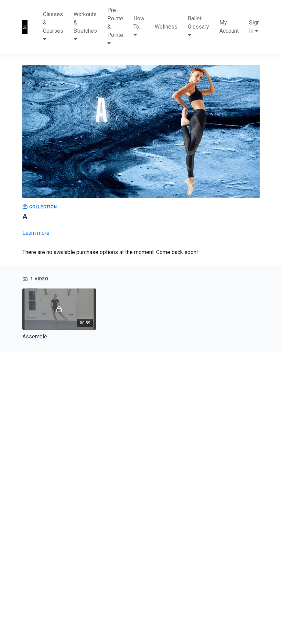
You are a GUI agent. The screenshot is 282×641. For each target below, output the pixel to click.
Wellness (166, 26)
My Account (229, 26)
